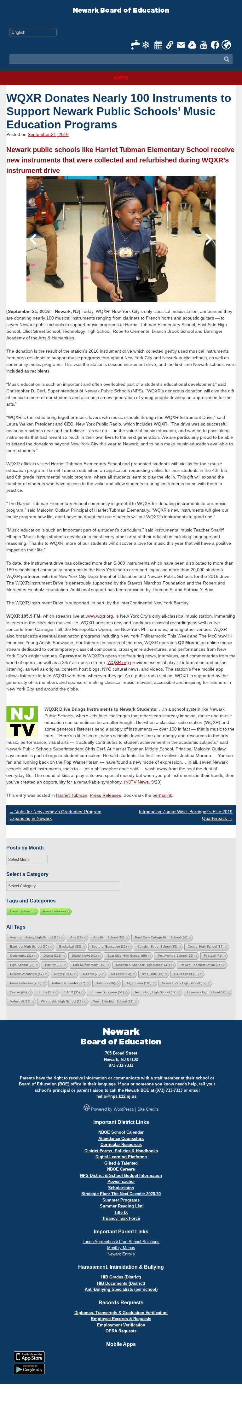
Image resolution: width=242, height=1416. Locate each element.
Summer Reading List (121, 1206)
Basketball (70, 946)
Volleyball (20, 1001)
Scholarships (121, 1187)
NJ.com (92, 974)
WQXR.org (118, 662)
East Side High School (127, 955)
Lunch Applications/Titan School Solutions (121, 1241)
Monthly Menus (121, 1247)
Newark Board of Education (121, 10)
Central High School (205, 946)
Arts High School (108, 937)
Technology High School (155, 992)
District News (84, 955)
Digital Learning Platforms (121, 1157)
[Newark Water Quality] (136, 45)
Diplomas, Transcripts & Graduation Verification (121, 1312)
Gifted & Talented (121, 1163)
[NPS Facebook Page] (215, 45)
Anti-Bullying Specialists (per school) (121, 1289)
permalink (162, 795)
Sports (45, 992)
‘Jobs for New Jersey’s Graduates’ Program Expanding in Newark (55, 815)
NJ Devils (121, 974)
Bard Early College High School (161, 937)
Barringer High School (29, 946)
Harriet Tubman (71, 795)
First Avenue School (175, 955)
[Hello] (226, 45)
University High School (206, 992)
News (63, 974)
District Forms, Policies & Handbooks (121, 1151)
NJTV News (137, 781)
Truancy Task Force (121, 1218)
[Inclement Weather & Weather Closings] (147, 45)
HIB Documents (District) (121, 1283)
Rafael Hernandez (68, 983)
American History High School (35, 937)
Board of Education (109, 946)
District (52, 955)
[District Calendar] (158, 45)
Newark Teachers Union (201, 965)
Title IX (121, 1212)
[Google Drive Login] (192, 45)
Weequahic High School (62, 1001)
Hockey (53, 965)
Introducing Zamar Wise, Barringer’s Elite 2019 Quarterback (186, 815)
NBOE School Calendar (121, 1132)
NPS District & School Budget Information (121, 1175)
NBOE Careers (121, 1169)
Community (21, 955)
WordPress (124, 1109)
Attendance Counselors (121, 1138)
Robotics (105, 983)
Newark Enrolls (121, 1254)
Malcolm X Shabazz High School (143, 965)
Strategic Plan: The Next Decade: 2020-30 (121, 1193)
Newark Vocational (26, 974)
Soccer (18, 992)
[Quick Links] (170, 45)
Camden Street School (157, 946)
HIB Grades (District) (121, 1277)
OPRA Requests (121, 1331)
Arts (76, 937)
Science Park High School (184, 983)
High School (22, 965)
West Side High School (113, 1001)
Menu (121, 77)
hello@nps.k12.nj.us (116, 1096)
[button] (33, 239)
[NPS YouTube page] (204, 45)
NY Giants (152, 974)
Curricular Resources (121, 1144)
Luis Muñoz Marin (89, 965)
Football (213, 955)
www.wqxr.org (99, 616)
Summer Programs (107, 992)
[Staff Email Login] (181, 45)
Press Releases (105, 795)
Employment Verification (121, 1325)
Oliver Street (186, 974)
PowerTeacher (121, 1181)
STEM (72, 992)
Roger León (138, 983)
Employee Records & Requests (121, 1318)
